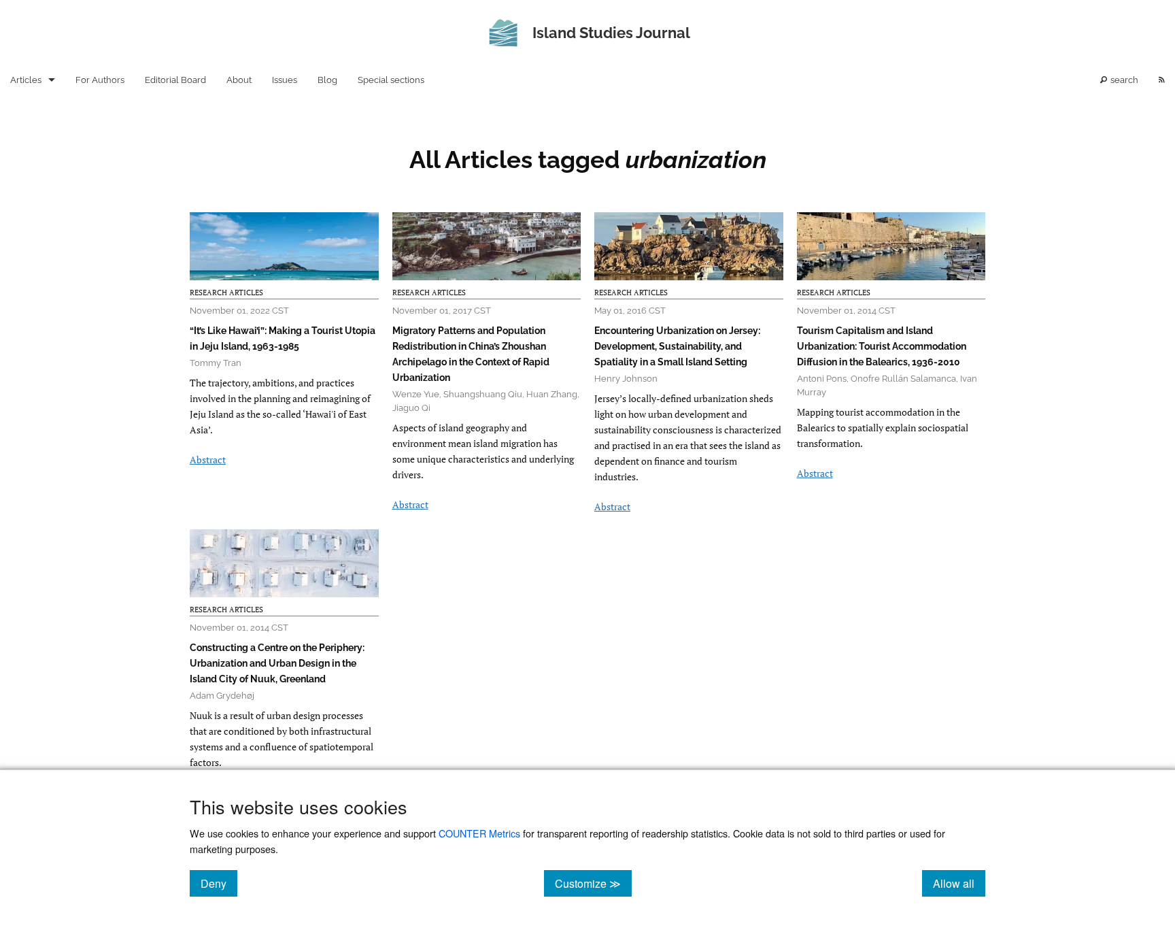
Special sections (391, 80)
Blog (327, 80)
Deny (219, 883)
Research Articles (226, 292)
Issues (284, 80)
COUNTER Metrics (479, 833)
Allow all (959, 883)
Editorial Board (175, 80)
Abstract (208, 459)
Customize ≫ (593, 883)
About (239, 80)
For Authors (99, 80)
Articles (25, 80)
